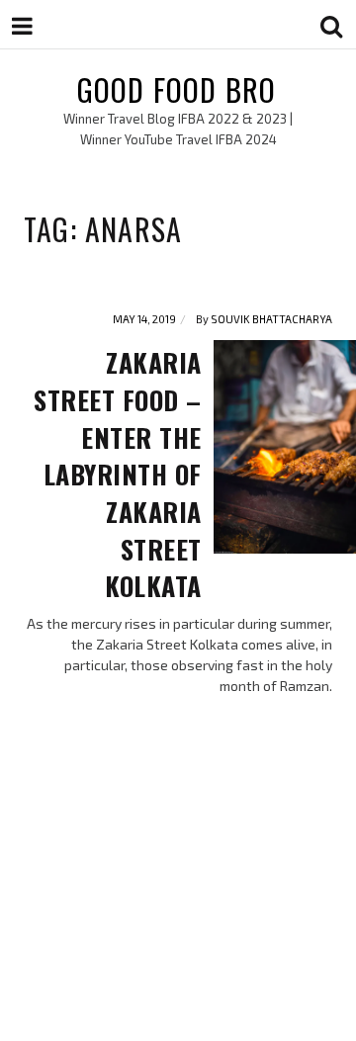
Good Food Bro (177, 89)
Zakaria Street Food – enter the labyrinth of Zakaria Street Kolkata (118, 474)
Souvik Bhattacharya (271, 318)
